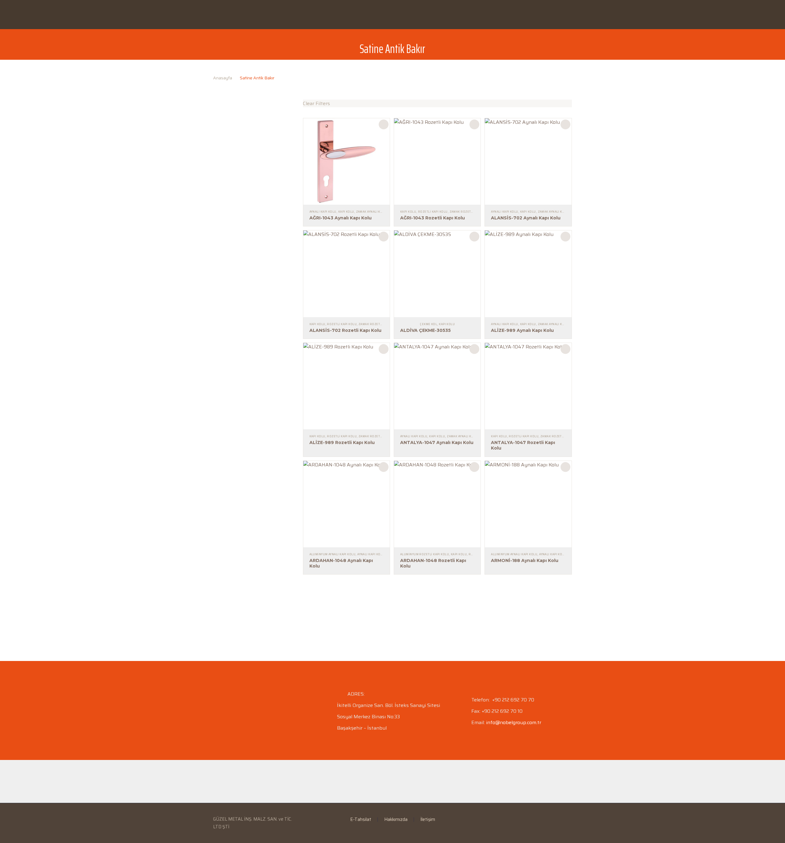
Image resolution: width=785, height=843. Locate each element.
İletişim (493, 14)
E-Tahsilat (343, 14)
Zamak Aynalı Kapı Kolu (375, 212)
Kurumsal (267, 14)
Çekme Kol (428, 324)
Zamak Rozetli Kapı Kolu (470, 212)
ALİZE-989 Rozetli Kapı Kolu (342, 442)
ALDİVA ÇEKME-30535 (425, 330)
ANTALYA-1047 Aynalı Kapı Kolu (436, 442)
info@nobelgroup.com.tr (513, 722)
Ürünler (305, 14)
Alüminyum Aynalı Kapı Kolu (332, 554)
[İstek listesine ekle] (384, 124)
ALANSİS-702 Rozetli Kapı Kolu (345, 330)
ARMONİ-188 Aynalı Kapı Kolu (524, 560)
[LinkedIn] (554, 819)
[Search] (598, 15)
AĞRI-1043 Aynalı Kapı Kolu (340, 218)
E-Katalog (384, 14)
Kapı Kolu (346, 212)
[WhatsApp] (570, 819)
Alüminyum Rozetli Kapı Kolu (424, 554)
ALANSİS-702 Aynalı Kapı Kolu (526, 218)
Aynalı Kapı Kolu (322, 212)
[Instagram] (562, 819)
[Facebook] (546, 819)
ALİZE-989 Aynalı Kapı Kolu (522, 330)
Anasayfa (228, 14)
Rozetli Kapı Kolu (433, 212)
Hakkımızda (396, 819)
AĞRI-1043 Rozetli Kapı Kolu (432, 218)
